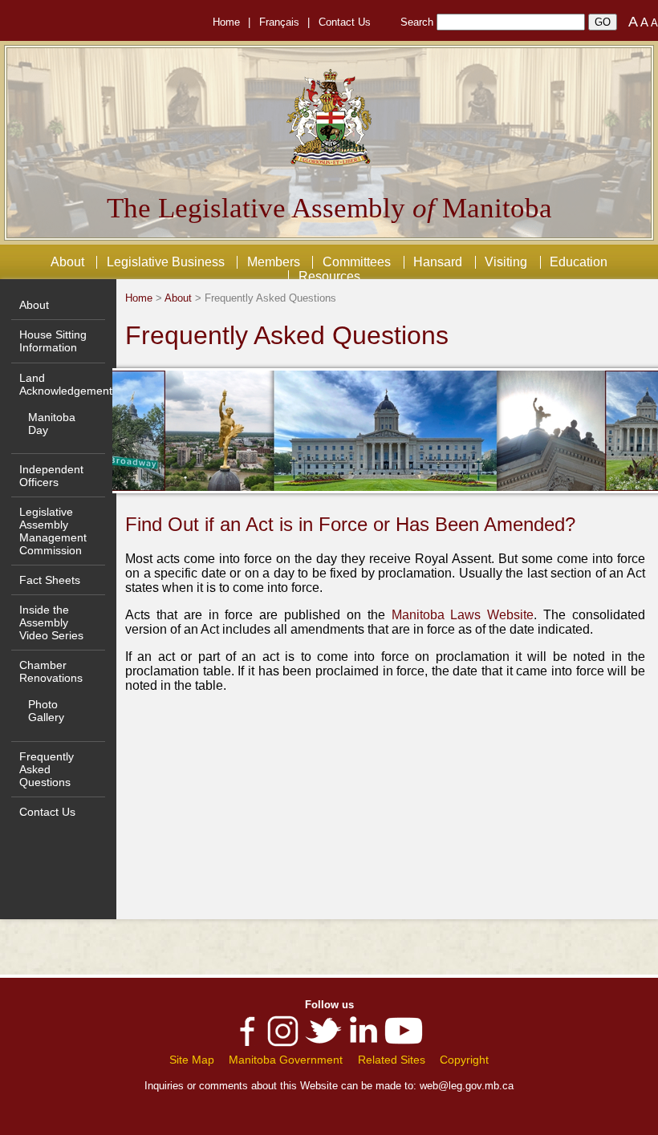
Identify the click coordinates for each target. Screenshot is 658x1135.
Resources (329, 276)
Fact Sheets (49, 580)
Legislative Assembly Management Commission (53, 531)
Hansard (437, 262)
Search (416, 22)
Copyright (464, 1059)
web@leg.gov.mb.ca (467, 1086)
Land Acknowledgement (65, 384)
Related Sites (391, 1059)
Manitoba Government (286, 1059)
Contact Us (345, 22)
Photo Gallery (46, 711)
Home (226, 22)
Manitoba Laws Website (463, 615)
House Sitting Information (53, 341)
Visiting (506, 262)
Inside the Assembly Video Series (51, 622)
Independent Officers (51, 475)
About (67, 262)
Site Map (191, 1059)
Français (279, 22)
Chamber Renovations (51, 671)
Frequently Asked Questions (46, 769)
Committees (357, 262)
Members (273, 262)
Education (578, 262)
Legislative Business (166, 262)
